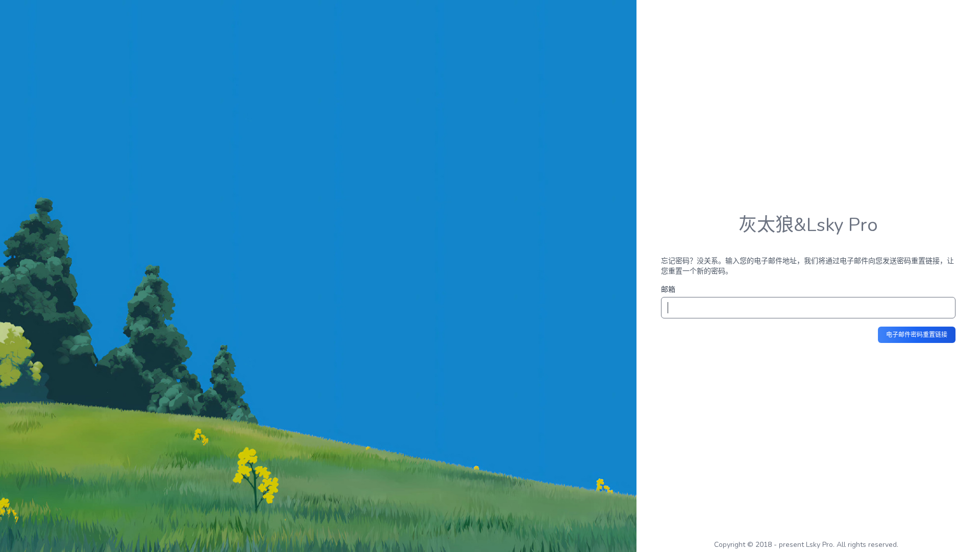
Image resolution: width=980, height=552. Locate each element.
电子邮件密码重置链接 (916, 335)
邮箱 (668, 289)
